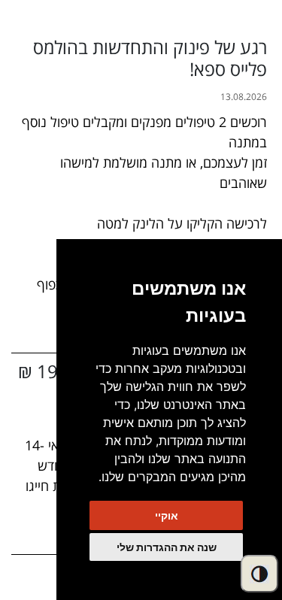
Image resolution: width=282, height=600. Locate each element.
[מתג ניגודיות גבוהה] (259, 573)
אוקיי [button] (166, 515)
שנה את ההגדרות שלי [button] (167, 547)
